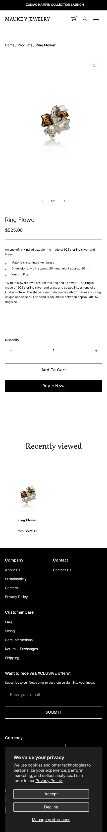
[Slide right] (64, 201)
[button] (96, 18)
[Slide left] (42, 201)
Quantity (12, 340)
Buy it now (54, 385)
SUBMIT (53, 712)
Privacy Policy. (49, 780)
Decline (51, 806)
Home (9, 45)
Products (25, 45)
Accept (51, 793)
